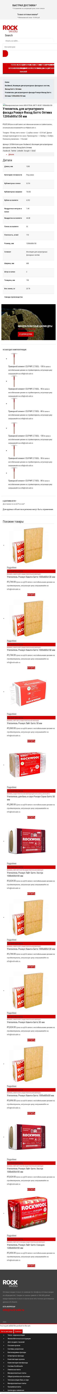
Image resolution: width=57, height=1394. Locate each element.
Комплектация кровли (16, 1359)
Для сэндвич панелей (23, 68)
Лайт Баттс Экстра (18, 870)
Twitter (13, 151)
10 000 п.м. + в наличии (27, 329)
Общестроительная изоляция (31, 574)
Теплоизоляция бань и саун (18, 1380)
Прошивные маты (14, 1387)
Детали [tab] (11, 154)
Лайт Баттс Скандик (19, 1242)
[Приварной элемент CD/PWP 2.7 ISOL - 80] (31, 404)
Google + (27, 151)
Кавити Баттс (17, 574)
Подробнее (11, 568)
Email (33, 151)
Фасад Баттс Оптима (24, 148)
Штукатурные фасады (16, 1356)
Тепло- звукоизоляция (16, 1335)
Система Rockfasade (15, 1366)
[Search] (5, 53)
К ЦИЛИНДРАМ (26, 334)
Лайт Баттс (16, 720)
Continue (18, 1331)
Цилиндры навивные (16, 1390)
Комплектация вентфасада (18, 1363)
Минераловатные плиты (17, 1373)
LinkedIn (20, 151)
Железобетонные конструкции (19, 1339)
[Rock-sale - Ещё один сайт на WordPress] (10, 29)
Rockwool (27, 144)
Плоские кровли (30, 66)
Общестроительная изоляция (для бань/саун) (27, 794)
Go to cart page (6, 1331)
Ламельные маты (14, 1370)
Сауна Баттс (46, 794)
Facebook (6, 151)
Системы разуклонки (16, 1349)
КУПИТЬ (31, 594)
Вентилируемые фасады (17, 1352)
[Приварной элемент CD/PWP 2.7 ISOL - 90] (31, 381)
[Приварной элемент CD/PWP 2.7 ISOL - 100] (31, 359)
